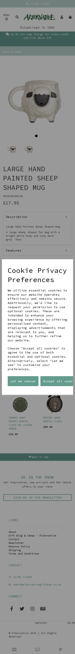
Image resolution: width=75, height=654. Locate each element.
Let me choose (23, 381)
